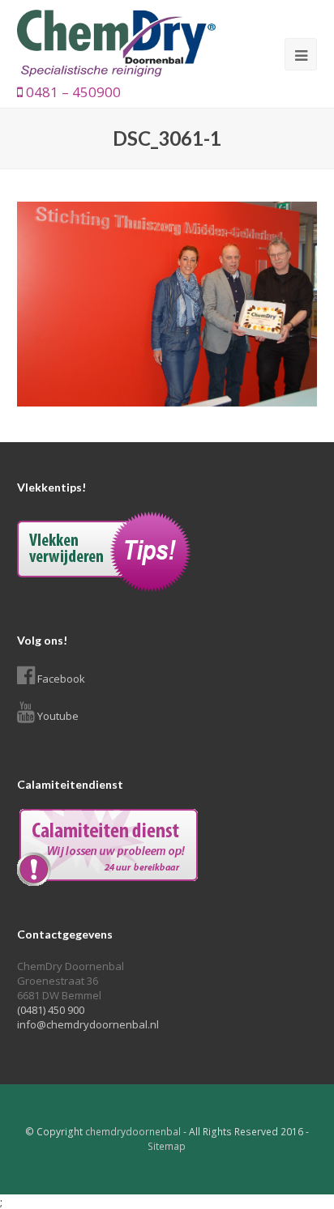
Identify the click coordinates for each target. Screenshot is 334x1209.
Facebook (61, 678)
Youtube (58, 716)
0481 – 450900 (72, 92)
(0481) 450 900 (50, 1010)
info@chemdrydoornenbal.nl (88, 1024)
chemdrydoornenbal (133, 1132)
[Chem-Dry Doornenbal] (116, 41)
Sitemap (167, 1146)
